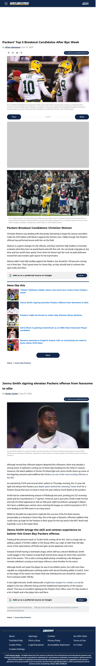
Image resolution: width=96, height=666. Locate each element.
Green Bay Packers (23, 363)
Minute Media (15, 655)
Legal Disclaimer (36, 645)
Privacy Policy (54, 640)
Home (9, 363)
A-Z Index (77, 645)
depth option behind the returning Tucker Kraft (60, 486)
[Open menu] (6, 3)
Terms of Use (79, 640)
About (12, 636)
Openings (32, 636)
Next (82, 117)
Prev (14, 117)
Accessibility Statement (59, 645)
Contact (51, 636)
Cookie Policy (15, 645)
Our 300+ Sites (80, 636)
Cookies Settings (17, 649)
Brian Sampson (12, 47)
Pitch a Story (34, 640)
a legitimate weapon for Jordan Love (61, 582)
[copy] (21, 52)
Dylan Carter (11, 394)
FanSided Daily (16, 640)
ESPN (23, 483)
